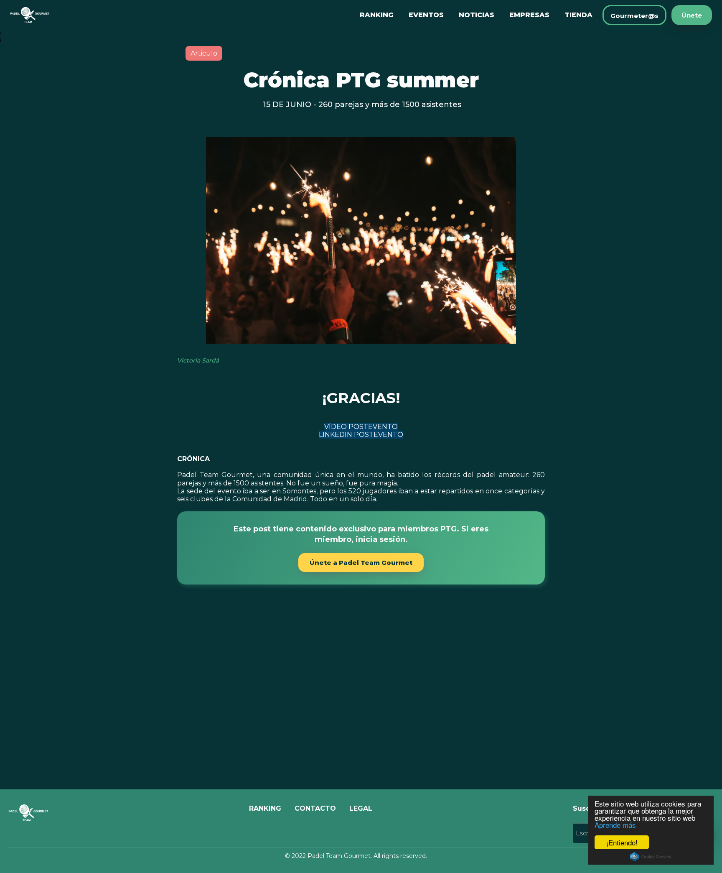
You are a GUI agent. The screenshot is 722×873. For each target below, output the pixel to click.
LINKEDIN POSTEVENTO (361, 435)
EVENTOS (426, 15)
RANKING (377, 15)
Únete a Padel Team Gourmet (361, 563)
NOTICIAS (476, 15)
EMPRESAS (529, 15)
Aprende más (615, 824)
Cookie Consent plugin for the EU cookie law (651, 856)
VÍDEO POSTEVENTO (361, 427)
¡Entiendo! (622, 842)
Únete (691, 15)
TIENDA (578, 15)
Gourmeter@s (634, 16)
